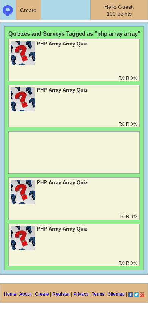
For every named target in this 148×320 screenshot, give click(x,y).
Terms (98, 294)
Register (61, 294)
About (25, 294)
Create (42, 294)
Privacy (80, 294)
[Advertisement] (74, 154)
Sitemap (116, 294)
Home (10, 294)
